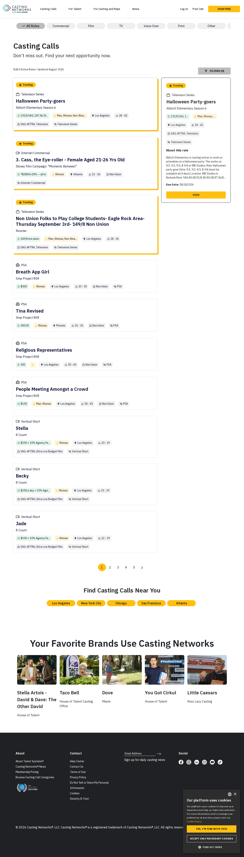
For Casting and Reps (107, 9)
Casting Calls (48, 9)
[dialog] (211, 821)
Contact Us (76, 766)
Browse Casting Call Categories (35, 777)
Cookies (74, 793)
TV (121, 26)
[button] (211, 847)
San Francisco (151, 603)
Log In (184, 9)
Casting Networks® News (31, 766)
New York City (91, 603)
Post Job (198, 9)
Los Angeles (61, 603)
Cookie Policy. (194, 821)
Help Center (77, 761)
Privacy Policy (78, 777)
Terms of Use (78, 772)
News (135, 9)
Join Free (224, 9)
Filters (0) (217, 71)
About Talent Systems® (30, 761)
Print (181, 26)
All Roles (32, 26)
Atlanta (181, 603)
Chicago (121, 603)
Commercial (61, 26)
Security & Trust (79, 798)
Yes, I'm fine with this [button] (211, 828)
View (196, 195)
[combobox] (230, 794)
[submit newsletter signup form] (158, 753)
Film (91, 26)
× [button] (235, 794)
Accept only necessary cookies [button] (211, 838)
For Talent (75, 9)
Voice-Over (151, 26)
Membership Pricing (27, 772)
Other (211, 26)
